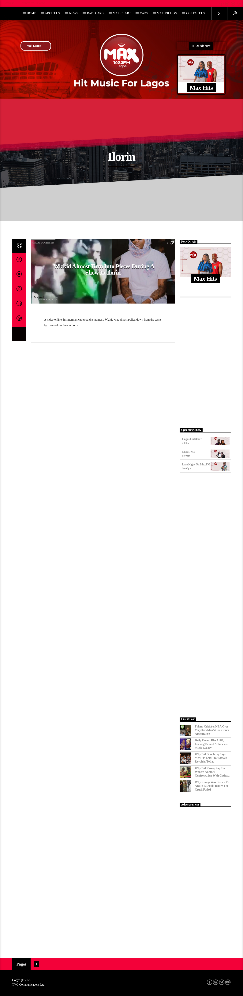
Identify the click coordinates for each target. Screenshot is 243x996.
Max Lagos (34, 45)
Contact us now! (34, 3)
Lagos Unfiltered (192, 439)
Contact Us (195, 13)
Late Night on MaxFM (196, 464)
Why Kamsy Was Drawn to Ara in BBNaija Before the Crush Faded (212, 786)
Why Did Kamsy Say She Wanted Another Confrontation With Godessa (212, 772)
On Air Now (203, 45)
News (73, 13)
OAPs (144, 13)
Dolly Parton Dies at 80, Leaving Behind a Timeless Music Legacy (211, 744)
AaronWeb (39, 297)
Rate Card (95, 13)
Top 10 (10, 3)
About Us (52, 13)
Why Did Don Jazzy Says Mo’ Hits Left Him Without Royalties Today (211, 758)
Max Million (167, 13)
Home (31, 13)
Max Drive (188, 451)
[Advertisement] (205, 362)
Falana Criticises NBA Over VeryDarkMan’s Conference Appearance (212, 730)
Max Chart (122, 13)
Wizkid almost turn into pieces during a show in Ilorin (103, 269)
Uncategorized (43, 242)
